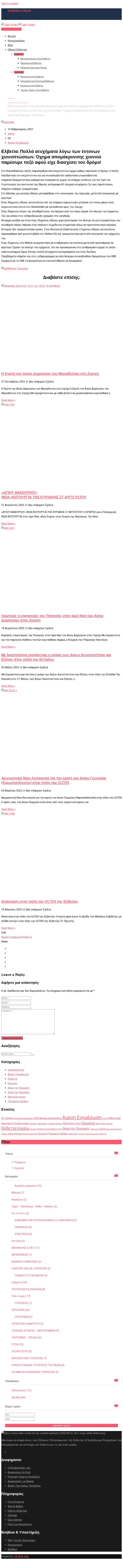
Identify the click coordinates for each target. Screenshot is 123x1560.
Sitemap (12, 1515)
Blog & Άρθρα (15, 1506)
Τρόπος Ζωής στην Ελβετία (34, 90)
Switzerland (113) (21, 1390)
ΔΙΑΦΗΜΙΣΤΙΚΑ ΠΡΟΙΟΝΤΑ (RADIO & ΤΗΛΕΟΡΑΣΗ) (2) (46, 1220)
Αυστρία (68, 1123)
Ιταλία (101, 1128)
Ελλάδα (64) (18, 1397)
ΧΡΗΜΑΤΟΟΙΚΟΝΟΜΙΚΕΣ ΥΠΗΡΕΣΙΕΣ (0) (35, 1372)
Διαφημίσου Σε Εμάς (19, 1472)
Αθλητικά (114, 1118)
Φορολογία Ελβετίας (31, 63)
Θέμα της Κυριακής (19, 1087)
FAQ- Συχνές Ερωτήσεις (22, 1540)
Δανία (98, 1123)
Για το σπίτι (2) (20, 1213)
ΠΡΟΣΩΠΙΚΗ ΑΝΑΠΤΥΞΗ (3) (27, 1323)
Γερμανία (88, 1123)
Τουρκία (81, 1134)
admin (11, 133)
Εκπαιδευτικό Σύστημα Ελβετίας (37, 81)
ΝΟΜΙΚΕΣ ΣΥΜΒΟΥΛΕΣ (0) (26, 1261)
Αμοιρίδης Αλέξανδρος (39, 1124)
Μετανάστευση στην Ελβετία (35, 58)
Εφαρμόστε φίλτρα (61, 1425)
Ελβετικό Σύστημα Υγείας (33, 67)
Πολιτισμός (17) (21, 1296)
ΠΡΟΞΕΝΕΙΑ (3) (23, 1316)
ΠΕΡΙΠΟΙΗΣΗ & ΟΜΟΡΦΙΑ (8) (28, 1289)
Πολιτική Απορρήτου (20, 1524)
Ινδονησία (94, 1129)
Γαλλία (77, 1123)
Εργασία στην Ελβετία (31, 85)
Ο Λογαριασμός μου (19, 1467)
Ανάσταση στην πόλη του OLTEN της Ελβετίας (39, 901)
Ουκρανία (43, 1133)
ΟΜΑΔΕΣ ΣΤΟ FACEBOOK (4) (31, 1275)
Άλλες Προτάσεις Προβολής (24, 1485)
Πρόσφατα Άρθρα (18, 1101)
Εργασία (12, 1083)
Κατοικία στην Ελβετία (32, 76)
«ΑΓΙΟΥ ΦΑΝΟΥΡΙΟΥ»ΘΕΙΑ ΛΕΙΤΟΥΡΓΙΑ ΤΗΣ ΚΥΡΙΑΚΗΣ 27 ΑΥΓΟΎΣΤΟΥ (43, 494)
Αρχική (12, 36)
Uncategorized (16, 1069)
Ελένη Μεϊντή (106, 1124)
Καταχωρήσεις (16, 40)
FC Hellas (6, 1118)
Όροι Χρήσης (15, 1519)
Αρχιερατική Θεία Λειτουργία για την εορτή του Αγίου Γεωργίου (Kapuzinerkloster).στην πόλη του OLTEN (53, 780)
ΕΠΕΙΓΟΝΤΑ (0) (23, 1234)
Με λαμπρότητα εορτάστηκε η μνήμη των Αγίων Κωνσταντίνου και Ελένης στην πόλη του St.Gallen (56, 657)
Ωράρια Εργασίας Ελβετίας (96, 1134)
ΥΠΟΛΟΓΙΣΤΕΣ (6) (22, 1351)
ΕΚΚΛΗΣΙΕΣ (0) (23, 1227)
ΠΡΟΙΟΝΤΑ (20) (20, 1309)
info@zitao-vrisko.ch (19, 10)
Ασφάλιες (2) (19, 1199)
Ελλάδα (23, 1128)
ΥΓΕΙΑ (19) (17, 1344)
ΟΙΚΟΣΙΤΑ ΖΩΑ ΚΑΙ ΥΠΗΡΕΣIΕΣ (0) (31, 1268)
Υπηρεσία (20, 1162)
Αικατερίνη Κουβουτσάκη (15, 1123)
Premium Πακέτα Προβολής (24, 1476)
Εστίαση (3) (18, 1240)
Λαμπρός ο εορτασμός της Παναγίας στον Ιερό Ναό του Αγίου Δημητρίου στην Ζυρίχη (52, 618)
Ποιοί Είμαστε (16, 1501)
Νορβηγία (33, 1134)
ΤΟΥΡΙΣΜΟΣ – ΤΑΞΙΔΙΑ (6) (26, 1337)
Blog (10, 45)
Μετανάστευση (16, 1096)
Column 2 (19, 72)
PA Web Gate (21, 1556)
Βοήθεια (12, 1549)
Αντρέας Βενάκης (55, 1124)
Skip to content (9, 3)
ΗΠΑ (60, 1129)
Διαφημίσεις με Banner (21, 1481)
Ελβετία (27, 937)
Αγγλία (104, 1118)
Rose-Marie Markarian (23, 1118)
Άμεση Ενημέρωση (18, 142)
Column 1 (19, 54)
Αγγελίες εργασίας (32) (28, 1185)
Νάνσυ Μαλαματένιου (18, 1134)
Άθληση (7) (18, 1192)
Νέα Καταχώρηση (11, 29)
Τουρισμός (73, 1134)
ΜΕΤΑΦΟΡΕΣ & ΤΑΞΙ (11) (25, 1247)
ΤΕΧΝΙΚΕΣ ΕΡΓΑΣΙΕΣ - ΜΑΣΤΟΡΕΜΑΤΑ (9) (35, 1330)
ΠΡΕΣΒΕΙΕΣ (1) (23, 1303)
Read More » (8, 400)
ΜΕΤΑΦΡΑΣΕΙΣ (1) (22, 1254)
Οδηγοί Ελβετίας (17, 49)
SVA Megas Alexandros (48, 1118)
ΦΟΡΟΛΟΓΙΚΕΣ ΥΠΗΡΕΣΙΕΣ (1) (29, 1358)
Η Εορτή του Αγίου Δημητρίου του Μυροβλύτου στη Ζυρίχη (50, 373)
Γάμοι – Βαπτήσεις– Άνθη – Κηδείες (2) (34, 1206)
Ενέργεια (33, 1129)
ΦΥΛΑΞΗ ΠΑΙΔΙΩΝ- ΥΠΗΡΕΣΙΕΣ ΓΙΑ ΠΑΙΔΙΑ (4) (38, 1365)
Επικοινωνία (15, 1544)
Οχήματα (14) (19, 1282)
